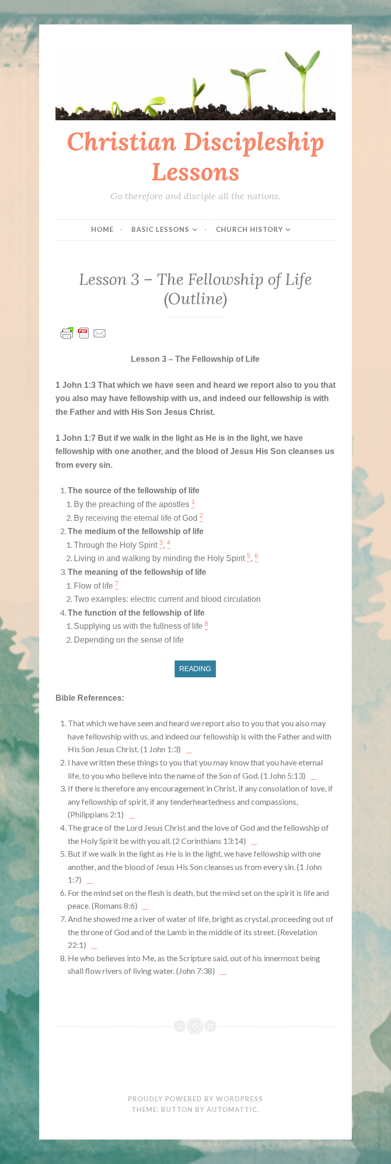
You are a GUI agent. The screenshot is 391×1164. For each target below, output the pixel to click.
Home (102, 229)
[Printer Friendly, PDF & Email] (83, 337)
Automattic (232, 1109)
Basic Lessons (160, 229)
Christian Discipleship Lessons (195, 156)
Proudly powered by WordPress (195, 1099)
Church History (249, 229)
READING (195, 669)
